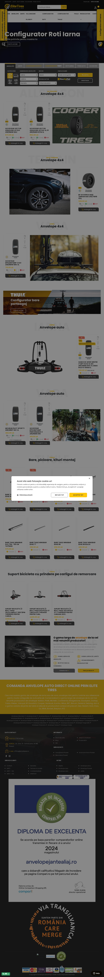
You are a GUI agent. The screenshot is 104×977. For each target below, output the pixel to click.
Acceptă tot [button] (78, 495)
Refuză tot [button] (59, 495)
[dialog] (52, 488)
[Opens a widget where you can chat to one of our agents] (96, 973)
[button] (24, 495)
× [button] (89, 478)
